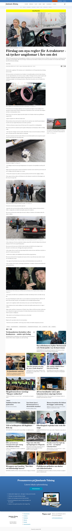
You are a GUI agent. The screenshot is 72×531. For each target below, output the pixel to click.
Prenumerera (26, 514)
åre (49, 326)
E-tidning (25, 516)
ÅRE (21, 7)
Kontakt (25, 522)
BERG (41, 7)
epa (40, 326)
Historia (25, 520)
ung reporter (14, 326)
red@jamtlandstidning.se (57, 518)
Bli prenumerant (36, 488)
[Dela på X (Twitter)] (63, 66)
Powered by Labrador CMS (36, 529)
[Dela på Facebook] (61, 66)
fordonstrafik (22, 326)
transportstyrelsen (33, 326)
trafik (8, 326)
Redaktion (26, 518)
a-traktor (44, 326)
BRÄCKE (38, 7)
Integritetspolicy (27, 524)
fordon (53, 326)
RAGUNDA (50, 7)
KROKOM (24, 7)
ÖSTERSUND (33, 7)
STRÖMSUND (28, 7)
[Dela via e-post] (65, 66)
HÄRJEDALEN (45, 7)
